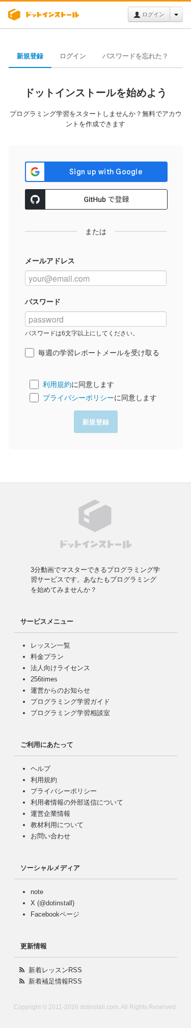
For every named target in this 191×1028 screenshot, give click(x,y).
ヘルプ (40, 768)
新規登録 (30, 56)
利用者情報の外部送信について (77, 802)
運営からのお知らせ (60, 690)
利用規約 (57, 384)
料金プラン (47, 656)
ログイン (153, 14)
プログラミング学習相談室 (70, 713)
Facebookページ (55, 914)
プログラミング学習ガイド (70, 701)
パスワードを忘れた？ (135, 56)
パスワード (43, 302)
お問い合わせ (50, 836)
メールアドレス (50, 261)
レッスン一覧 (50, 645)
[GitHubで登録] (96, 199)
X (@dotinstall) (52, 903)
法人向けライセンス (60, 668)
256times (44, 679)
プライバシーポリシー (78, 398)
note (37, 892)
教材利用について (57, 825)
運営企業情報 (50, 813)
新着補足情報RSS (55, 981)
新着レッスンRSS (55, 970)
